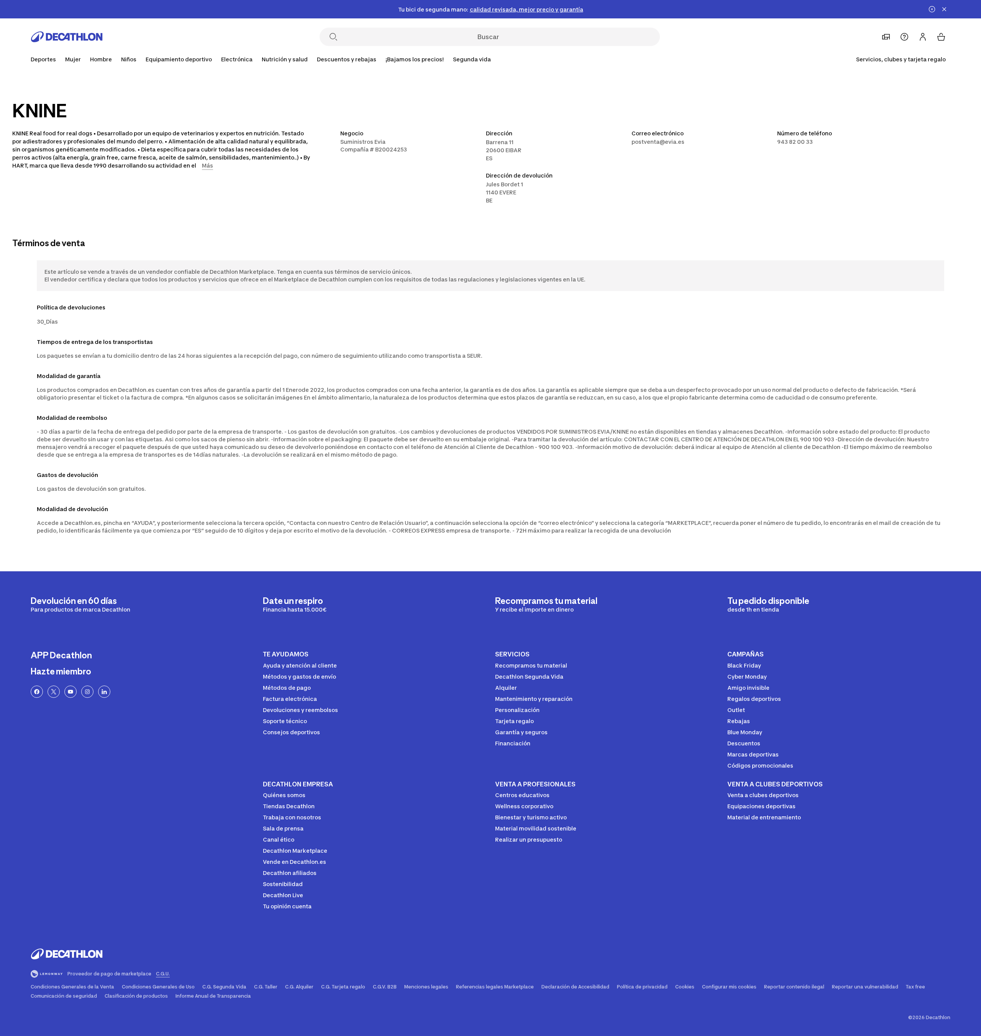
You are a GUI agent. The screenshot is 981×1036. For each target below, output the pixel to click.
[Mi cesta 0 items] (941, 37)
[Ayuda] (904, 37)
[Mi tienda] (886, 37)
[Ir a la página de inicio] (67, 36)
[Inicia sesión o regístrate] (923, 37)
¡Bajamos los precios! (415, 59)
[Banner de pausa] (932, 9)
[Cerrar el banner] (944, 9)
